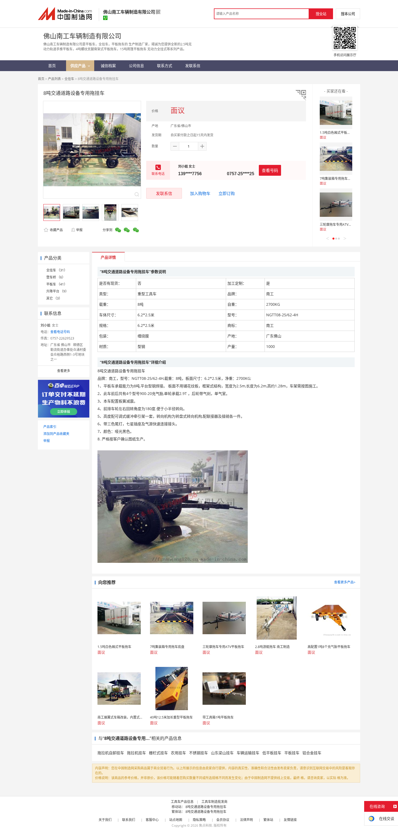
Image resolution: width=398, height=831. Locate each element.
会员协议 (222, 819)
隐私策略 (199, 819)
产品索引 (49, 426)
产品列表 (54, 79)
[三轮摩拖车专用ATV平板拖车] (336, 204)
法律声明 (246, 819)
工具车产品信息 (182, 801)
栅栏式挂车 (158, 752)
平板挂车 (291, 752)
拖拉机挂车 (136, 752)
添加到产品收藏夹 (56, 433)
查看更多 (63, 370)
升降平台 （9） (57, 291)
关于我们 (105, 819)
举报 (79, 230)
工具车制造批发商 (214, 801)
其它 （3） (54, 298)
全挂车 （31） (56, 270)
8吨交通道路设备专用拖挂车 (205, 807)
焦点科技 (205, 825)
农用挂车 (178, 752)
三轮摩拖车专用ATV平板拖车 (340, 224)
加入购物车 (200, 193)
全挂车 (69, 79)
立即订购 (226, 193)
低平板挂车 (271, 752)
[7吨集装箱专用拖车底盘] (336, 158)
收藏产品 (56, 230)
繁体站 (268, 819)
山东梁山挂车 (222, 752)
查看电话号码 (60, 332)
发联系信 (164, 193)
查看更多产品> (344, 582)
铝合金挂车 (311, 752)
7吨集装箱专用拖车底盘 (337, 178)
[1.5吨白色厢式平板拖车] (336, 113)
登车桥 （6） (55, 277)
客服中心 (152, 819)
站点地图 (175, 819)
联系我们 (128, 819)
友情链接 (290, 819)
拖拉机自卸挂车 (110, 752)
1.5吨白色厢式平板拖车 (337, 132)
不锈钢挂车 (198, 752)
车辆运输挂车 (248, 752)
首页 (41, 79)
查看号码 (270, 170)
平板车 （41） (56, 284)
